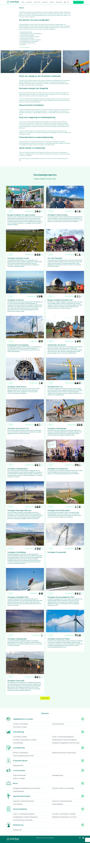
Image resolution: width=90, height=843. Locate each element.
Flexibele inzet (17, 830)
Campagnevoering (57, 775)
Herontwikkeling (18, 743)
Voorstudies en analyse (20, 727)
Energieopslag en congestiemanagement (64, 740)
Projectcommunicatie (19, 775)
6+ (81, 211)
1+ (81, 548)
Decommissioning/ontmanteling (22, 820)
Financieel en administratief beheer (23, 801)
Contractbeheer (18, 804)
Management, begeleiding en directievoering (65, 743)
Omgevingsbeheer (18, 791)
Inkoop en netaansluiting (20, 752)
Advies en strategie (19, 778)
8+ (41, 254)
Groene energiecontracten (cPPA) (23, 755)
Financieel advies (18, 765)
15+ (42, 211)
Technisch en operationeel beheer (62, 801)
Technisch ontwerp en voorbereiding (63, 788)
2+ (41, 464)
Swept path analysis (58, 724)
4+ (41, 548)
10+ (82, 464)
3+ (81, 341)
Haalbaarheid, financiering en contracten (64, 817)
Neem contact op (78, 2)
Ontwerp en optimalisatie (20, 724)
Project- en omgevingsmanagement (63, 737)
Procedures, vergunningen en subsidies (24, 740)
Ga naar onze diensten (24, 47)
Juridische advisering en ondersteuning (64, 752)
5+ (81, 382)
